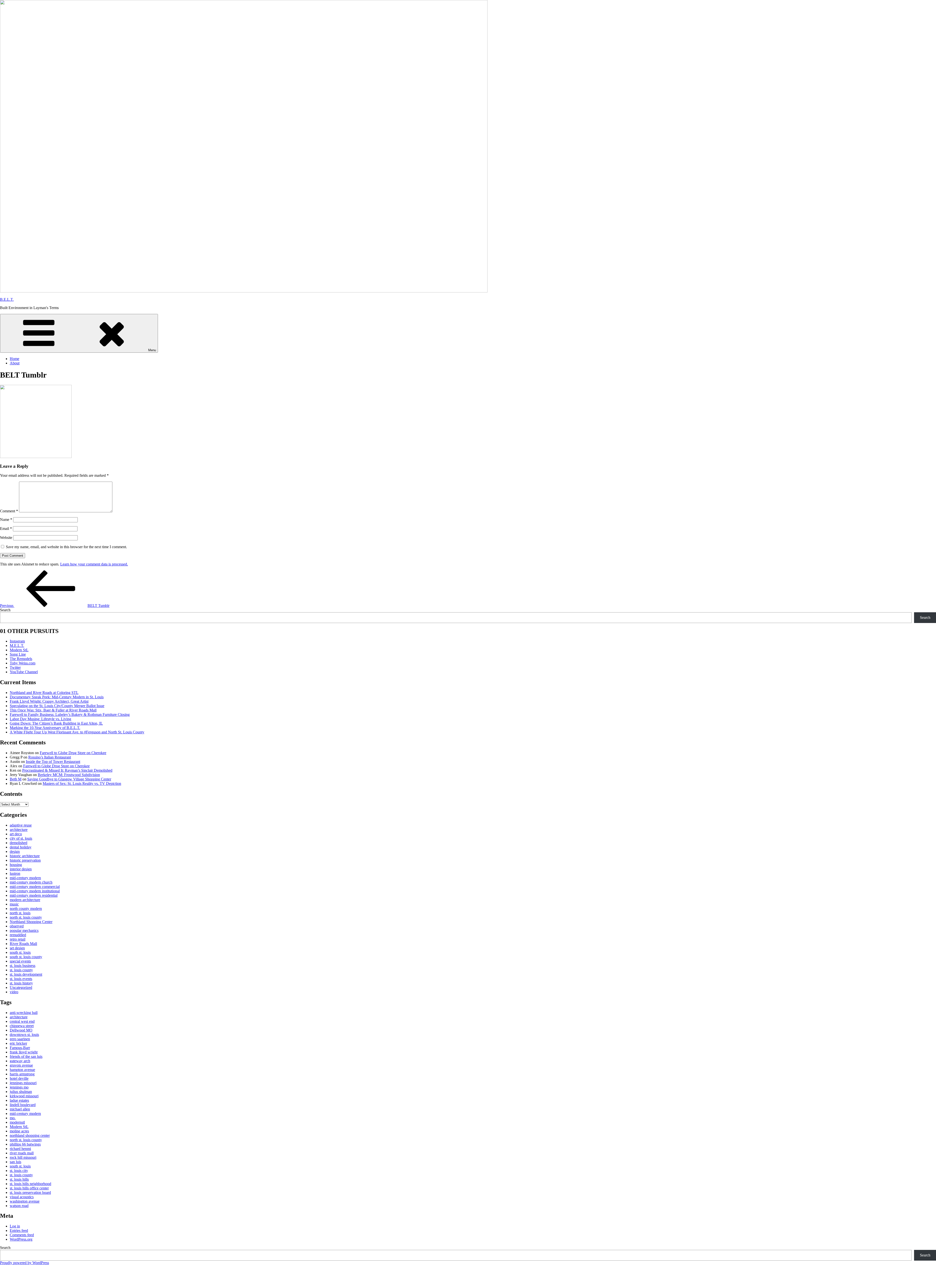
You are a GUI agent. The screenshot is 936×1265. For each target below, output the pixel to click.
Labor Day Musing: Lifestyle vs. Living (40, 719)
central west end (22, 1021)
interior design (21, 869)
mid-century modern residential (34, 895)
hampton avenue (22, 1070)
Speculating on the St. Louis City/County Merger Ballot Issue (57, 706)
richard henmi (20, 1149)
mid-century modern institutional (35, 891)
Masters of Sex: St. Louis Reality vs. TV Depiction (82, 783)
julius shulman (21, 1092)
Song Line (18, 654)
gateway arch (20, 1061)
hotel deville (19, 1078)
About (15, 363)
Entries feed (19, 1230)
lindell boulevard (23, 1105)
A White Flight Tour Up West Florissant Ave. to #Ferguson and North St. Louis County (77, 732)
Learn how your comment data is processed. (94, 564)
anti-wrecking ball (24, 1013)
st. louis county (21, 970)
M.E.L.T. (17, 645)
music (14, 904)
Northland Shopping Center (31, 922)
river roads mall (22, 1153)
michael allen (20, 1109)
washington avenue (24, 1201)
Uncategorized (21, 987)
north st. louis (20, 913)
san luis (15, 1162)
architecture (19, 829)
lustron (15, 873)
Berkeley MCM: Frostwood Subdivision (69, 775)
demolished (18, 843)
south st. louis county (26, 957)
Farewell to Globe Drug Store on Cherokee (73, 753)
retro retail (17, 939)
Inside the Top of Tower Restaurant (53, 761)
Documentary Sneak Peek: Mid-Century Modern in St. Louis (57, 697)
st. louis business (22, 965)
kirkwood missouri (24, 1096)
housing (16, 865)
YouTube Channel (24, 672)
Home (14, 359)
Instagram (17, 641)
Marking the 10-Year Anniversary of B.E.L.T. (45, 728)
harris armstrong (22, 1074)
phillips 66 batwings (25, 1144)
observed (17, 926)
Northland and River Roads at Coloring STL (44, 693)
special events (20, 961)
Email (6, 528)
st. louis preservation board (30, 1192)
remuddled (18, 935)
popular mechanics (24, 930)
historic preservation (25, 860)
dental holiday (20, 847)
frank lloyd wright (24, 1052)
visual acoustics (22, 1197)
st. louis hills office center (29, 1188)
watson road (19, 1206)
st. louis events (21, 979)
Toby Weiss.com (22, 663)
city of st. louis (21, 838)
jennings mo (19, 1087)
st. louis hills (19, 1179)
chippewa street (22, 1026)
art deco (16, 834)
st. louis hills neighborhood (30, 1184)
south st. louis (20, 952)
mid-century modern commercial (35, 887)
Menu (152, 350)
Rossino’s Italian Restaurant (49, 757)
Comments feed (22, 1235)
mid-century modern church (31, 882)
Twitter (15, 667)
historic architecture (25, 856)
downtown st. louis (24, 1034)
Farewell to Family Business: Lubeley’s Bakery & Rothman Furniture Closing (70, 714)
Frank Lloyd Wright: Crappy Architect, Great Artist (49, 701)
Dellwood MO (21, 1030)
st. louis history (21, 983)
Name (6, 519)
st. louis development (26, 974)
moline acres (19, 1131)
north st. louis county (26, 917)
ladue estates (19, 1100)
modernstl (17, 1122)
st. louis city (19, 1170)
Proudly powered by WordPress (24, 1263)
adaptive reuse (21, 825)
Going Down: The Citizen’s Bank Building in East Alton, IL (56, 723)
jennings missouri (23, 1083)
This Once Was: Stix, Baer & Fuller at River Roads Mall (53, 710)
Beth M (15, 779)
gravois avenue (21, 1065)
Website (6, 537)
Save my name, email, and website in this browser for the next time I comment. (66, 547)
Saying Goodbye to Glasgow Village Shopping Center (69, 779)
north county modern (26, 908)
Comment (9, 511)
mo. (13, 1118)
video (14, 992)
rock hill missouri (23, 1157)
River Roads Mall (23, 944)
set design (17, 948)
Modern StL (19, 650)
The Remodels (21, 659)
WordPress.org (21, 1239)
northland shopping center (30, 1135)
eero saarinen (20, 1039)
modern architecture (25, 900)
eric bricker (18, 1043)
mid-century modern (25, 878)
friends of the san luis (26, 1056)
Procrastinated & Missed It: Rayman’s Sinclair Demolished (67, 770)
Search (5, 610)
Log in (15, 1226)
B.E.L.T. (7, 299)
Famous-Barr (20, 1048)
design (15, 851)
